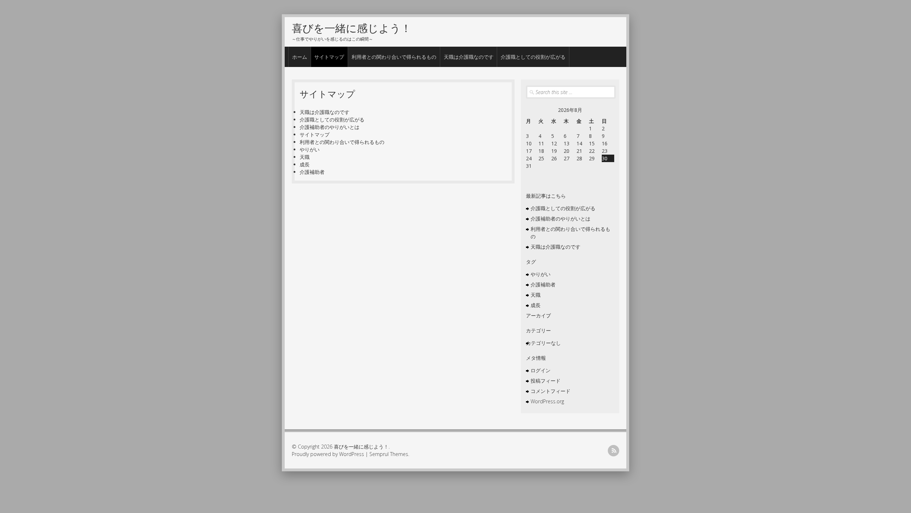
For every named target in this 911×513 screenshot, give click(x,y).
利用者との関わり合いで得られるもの (394, 56)
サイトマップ (329, 56)
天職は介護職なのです (469, 56)
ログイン (541, 370)
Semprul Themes (388, 454)
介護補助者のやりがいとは (329, 127)
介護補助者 (312, 172)
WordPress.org (547, 401)
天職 (305, 157)
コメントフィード (550, 391)
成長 (305, 164)
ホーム (299, 56)
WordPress (351, 454)
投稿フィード (545, 380)
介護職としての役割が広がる (533, 56)
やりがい (310, 149)
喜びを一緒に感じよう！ (351, 28)
